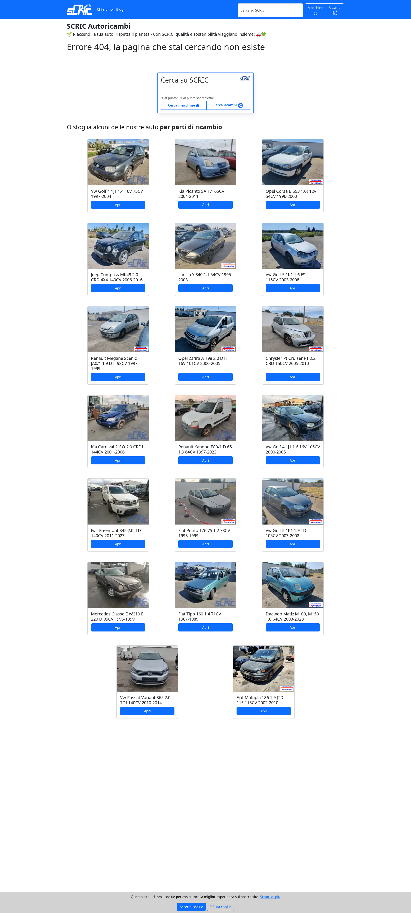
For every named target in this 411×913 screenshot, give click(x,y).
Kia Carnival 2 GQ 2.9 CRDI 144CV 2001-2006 (117, 449)
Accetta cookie (191, 906)
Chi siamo (105, 9)
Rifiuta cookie (221, 906)
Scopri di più (270, 896)
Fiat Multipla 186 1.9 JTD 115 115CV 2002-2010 (260, 700)
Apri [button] (118, 204)
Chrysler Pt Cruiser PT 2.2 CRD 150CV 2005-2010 (291, 360)
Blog (120, 9)
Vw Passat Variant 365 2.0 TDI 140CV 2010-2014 (145, 700)
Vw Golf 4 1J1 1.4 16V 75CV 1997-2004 (117, 193)
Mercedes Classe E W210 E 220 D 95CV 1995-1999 (117, 616)
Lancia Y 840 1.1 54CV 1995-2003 (205, 277)
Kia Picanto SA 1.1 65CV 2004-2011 (201, 193)
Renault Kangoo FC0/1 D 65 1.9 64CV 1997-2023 (205, 449)
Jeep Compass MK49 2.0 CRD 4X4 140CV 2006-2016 (117, 277)
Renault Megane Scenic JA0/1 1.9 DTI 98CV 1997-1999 (115, 363)
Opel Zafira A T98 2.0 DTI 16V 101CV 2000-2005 (202, 360)
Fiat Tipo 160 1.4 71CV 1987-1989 (199, 616)
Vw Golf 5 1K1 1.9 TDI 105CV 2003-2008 (287, 533)
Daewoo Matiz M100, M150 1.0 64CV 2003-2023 (292, 616)
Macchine (315, 7)
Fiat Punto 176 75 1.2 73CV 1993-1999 (204, 533)
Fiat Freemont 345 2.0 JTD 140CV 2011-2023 (116, 533)
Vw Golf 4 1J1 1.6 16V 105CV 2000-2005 (293, 449)
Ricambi (335, 7)
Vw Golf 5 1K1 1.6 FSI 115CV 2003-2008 (286, 277)
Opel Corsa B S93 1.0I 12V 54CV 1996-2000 (291, 193)
